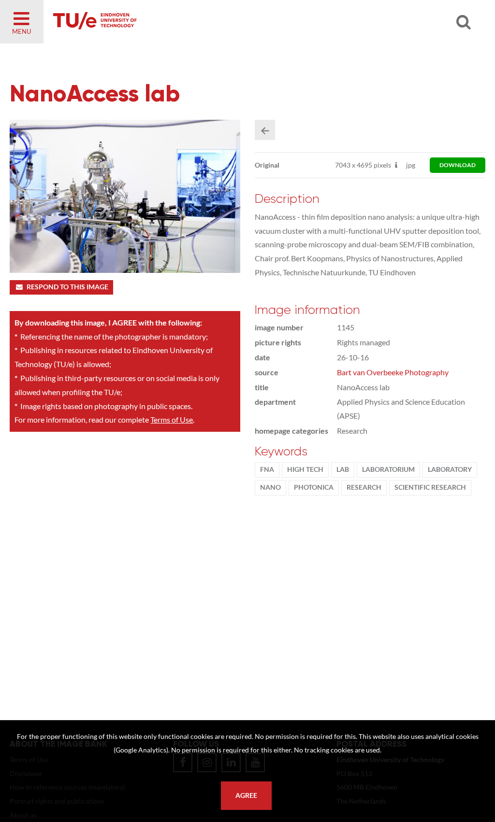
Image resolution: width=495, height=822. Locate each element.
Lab (342, 469)
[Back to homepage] (164, 21)
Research (364, 487)
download (457, 165)
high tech (305, 469)
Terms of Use (171, 419)
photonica (314, 487)
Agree (246, 795)
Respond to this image (67, 287)
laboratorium (388, 469)
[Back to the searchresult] (265, 130)
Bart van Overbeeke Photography (393, 372)
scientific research (430, 487)
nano (270, 487)
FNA (267, 469)
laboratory (450, 469)
